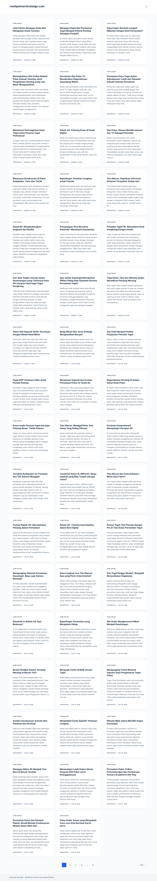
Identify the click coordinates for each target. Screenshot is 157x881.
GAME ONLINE (17, 23)
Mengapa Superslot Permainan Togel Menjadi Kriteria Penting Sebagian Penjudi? (76, 31)
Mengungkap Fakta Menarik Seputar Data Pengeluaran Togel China (124, 673)
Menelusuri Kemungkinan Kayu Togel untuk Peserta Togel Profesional (29, 133)
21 (93, 865)
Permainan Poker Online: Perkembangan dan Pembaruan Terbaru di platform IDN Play (123, 772)
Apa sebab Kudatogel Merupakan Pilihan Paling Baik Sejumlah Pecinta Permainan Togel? (78, 281)
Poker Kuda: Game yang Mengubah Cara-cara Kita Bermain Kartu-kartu (78, 823)
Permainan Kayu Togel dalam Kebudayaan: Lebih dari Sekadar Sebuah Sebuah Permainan (124, 79)
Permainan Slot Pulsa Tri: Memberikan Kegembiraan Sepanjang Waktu (73, 79)
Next (142, 865)
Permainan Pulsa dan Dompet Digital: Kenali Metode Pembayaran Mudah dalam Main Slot (31, 823)
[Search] (146, 6)
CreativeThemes (48, 877)
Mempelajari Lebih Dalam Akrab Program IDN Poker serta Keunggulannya (76, 772)
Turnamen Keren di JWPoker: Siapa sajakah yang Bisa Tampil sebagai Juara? (78, 477)
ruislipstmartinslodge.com (27, 6)
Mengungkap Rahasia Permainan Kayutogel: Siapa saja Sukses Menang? (30, 576)
